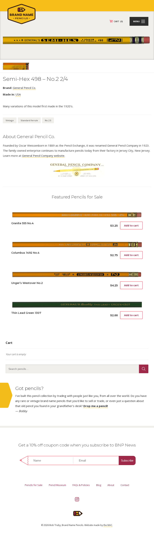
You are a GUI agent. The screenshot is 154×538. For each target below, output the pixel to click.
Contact (125, 485)
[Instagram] (77, 499)
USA (18, 94)
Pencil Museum (57, 485)
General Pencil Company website (43, 155)
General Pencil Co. (24, 88)
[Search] (143, 369)
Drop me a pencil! (95, 406)
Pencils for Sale (33, 485)
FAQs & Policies (81, 485)
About (110, 485)
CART (118, 21)
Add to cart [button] (131, 225)
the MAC (107, 525)
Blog (98, 485)
